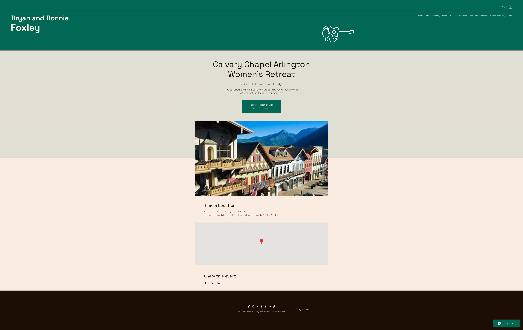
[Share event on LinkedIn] (219, 283)
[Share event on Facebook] (205, 283)
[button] (510, 7)
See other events (261, 108)
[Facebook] (261, 306)
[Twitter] (257, 306)
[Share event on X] (212, 283)
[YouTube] (269, 306)
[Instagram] (253, 306)
